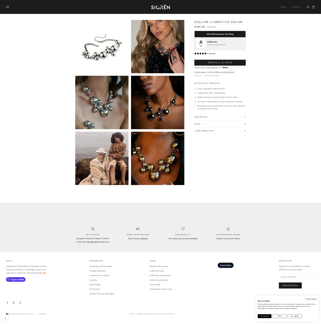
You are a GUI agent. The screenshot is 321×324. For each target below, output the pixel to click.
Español (296, 7)
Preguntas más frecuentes (100, 266)
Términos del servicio (159, 266)
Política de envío (157, 271)
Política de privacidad (159, 280)
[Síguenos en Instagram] (14, 302)
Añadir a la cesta (220, 62)
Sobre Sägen (95, 284)
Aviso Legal (155, 284)
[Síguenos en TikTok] (20, 302)
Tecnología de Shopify (164, 314)
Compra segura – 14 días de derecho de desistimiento (214, 72)
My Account (94, 289)
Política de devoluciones (160, 275)
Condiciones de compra (99, 275)
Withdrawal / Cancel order (161, 289)
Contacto (93, 280)
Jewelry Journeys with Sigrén (101, 293)
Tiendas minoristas (97, 271)
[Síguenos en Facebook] (7, 302)
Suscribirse (290, 285)
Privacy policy (311, 299)
